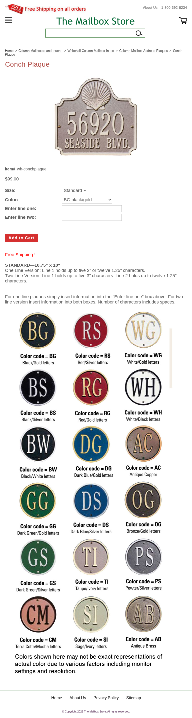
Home (9, 51)
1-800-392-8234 (174, 8)
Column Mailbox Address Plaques (143, 51)
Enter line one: (20, 208)
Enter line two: (20, 217)
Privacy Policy (106, 698)
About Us (150, 8)
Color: (11, 199)
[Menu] (8, 27)
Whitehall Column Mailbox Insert (91, 51)
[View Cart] (183, 27)
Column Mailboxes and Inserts (40, 51)
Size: (10, 190)
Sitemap (133, 698)
